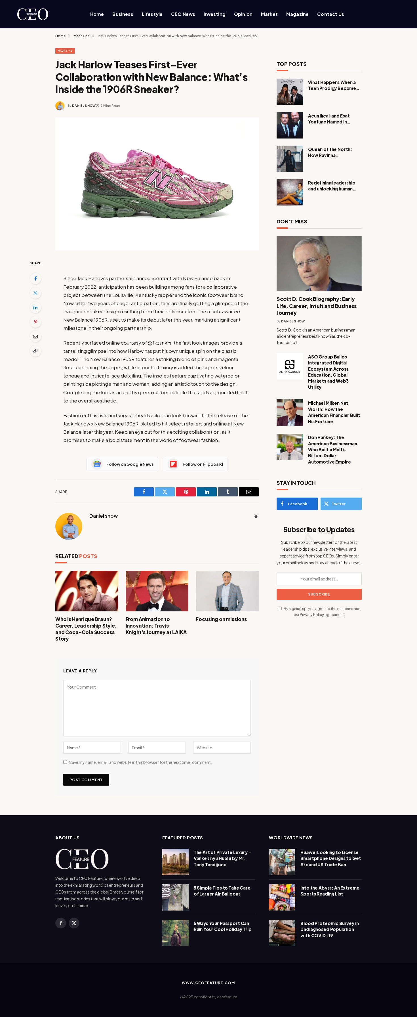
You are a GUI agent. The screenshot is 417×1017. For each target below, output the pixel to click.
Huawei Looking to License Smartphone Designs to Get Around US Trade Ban (330, 858)
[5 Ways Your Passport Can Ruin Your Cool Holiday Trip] (175, 933)
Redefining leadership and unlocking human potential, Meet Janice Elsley (332, 186)
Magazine (297, 14)
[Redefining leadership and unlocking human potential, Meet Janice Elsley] (290, 192)
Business (122, 14)
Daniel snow (84, 105)
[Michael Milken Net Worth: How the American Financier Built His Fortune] (290, 412)
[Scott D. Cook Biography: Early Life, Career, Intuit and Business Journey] (319, 263)
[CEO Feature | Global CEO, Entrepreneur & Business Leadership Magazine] (42, 14)
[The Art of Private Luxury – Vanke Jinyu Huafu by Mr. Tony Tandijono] (175, 862)
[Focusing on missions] (227, 591)
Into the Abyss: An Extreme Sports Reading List (329, 890)
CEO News (183, 14)
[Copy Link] (35, 351)
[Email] (35, 336)
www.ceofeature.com (208, 982)
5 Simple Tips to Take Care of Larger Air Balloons (222, 890)
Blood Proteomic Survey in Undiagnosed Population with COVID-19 (329, 929)
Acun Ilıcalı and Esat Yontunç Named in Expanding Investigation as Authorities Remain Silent (334, 119)
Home (97, 14)
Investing (214, 14)
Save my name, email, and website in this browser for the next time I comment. (140, 762)
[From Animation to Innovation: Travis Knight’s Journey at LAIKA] (157, 591)
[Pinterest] (35, 322)
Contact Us (330, 14)
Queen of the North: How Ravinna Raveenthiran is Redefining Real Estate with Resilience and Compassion (332, 152)
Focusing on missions (221, 619)
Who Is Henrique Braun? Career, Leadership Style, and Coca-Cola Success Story (86, 629)
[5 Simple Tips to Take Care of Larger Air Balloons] (175, 897)
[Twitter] (35, 293)
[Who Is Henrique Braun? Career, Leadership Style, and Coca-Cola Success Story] (86, 591)
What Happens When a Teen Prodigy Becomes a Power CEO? (335, 85)
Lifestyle (152, 14)
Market (269, 14)
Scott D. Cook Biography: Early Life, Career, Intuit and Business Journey (317, 305)
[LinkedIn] (35, 307)
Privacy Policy (312, 614)
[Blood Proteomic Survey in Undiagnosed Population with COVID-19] (282, 933)
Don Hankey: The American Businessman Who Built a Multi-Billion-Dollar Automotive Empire (332, 449)
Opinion (243, 14)
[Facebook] (35, 278)
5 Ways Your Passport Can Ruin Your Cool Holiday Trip (223, 926)
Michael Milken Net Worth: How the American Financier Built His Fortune (334, 412)
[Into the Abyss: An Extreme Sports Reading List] (282, 897)
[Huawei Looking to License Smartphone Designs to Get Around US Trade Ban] (282, 862)
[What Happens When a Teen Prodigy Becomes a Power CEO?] (290, 92)
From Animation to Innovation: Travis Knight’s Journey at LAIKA (156, 625)
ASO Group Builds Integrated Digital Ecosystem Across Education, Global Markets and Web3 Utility (328, 372)
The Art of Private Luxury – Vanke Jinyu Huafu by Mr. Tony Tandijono (222, 858)
